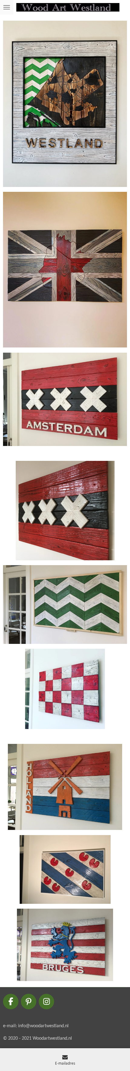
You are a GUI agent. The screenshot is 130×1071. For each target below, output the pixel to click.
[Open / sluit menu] (6, 7)
